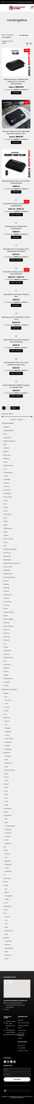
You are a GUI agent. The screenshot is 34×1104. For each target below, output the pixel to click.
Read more (16, 93)
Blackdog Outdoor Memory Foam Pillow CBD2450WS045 (16, 182)
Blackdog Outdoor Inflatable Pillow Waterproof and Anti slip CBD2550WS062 (16, 81)
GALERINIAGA (20, 1097)
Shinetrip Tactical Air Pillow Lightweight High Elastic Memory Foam (16, 132)
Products (10, 35)
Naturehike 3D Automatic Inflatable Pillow (16, 295)
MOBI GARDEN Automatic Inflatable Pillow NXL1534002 (16, 341)
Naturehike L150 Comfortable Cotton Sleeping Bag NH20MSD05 (16, 250)
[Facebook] (11, 1061)
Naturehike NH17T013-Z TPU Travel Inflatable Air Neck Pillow (16, 363)
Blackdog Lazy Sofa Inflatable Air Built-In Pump (16, 318)
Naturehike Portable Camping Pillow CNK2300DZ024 (16, 205)
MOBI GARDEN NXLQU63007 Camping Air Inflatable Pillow (16, 386)
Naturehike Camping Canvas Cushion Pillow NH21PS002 (16, 273)
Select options (16, 214)
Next (14, 408)
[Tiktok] (5, 1061)
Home (4, 35)
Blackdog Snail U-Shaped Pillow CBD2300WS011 (16, 227)
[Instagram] (8, 1061)
